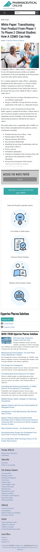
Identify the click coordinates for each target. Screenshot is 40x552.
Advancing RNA (6, 473)
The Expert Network (7, 515)
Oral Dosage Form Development (12, 365)
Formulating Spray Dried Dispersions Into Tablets (17, 374)
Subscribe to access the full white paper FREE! (20, 191)
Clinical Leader (6, 482)
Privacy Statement (11, 547)
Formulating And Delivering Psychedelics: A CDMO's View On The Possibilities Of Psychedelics (19, 387)
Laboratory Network (7, 493)
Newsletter (5, 463)
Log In (5, 8)
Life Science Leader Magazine (10, 495)
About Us (4, 537)
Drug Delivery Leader (8, 491)
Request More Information (9, 453)
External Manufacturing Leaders (11, 529)
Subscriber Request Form (23, 547)
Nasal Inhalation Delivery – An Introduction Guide (17, 428)
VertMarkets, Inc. (18, 545)
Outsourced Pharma (7, 500)
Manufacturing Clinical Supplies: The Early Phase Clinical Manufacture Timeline (18, 354)
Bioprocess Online (7, 476)
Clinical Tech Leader (8, 487)
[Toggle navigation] (4, 13)
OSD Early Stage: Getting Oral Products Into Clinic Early (23, 339)
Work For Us (5, 542)
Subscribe (12, 8)
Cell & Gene (5, 480)
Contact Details (8, 323)
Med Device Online (7, 498)
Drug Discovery (6, 489)
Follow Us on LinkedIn (8, 465)
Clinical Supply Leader (8, 484)
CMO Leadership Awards (9, 522)
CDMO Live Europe (8, 527)
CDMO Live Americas (8, 525)
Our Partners (5, 455)
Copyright (4, 545)
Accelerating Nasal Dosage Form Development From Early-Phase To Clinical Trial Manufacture (19, 433)
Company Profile (9, 327)
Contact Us (5, 540)
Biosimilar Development (9, 478)
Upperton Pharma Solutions (15, 40)
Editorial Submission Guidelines (11, 513)
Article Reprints (6, 511)
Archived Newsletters (8, 508)
